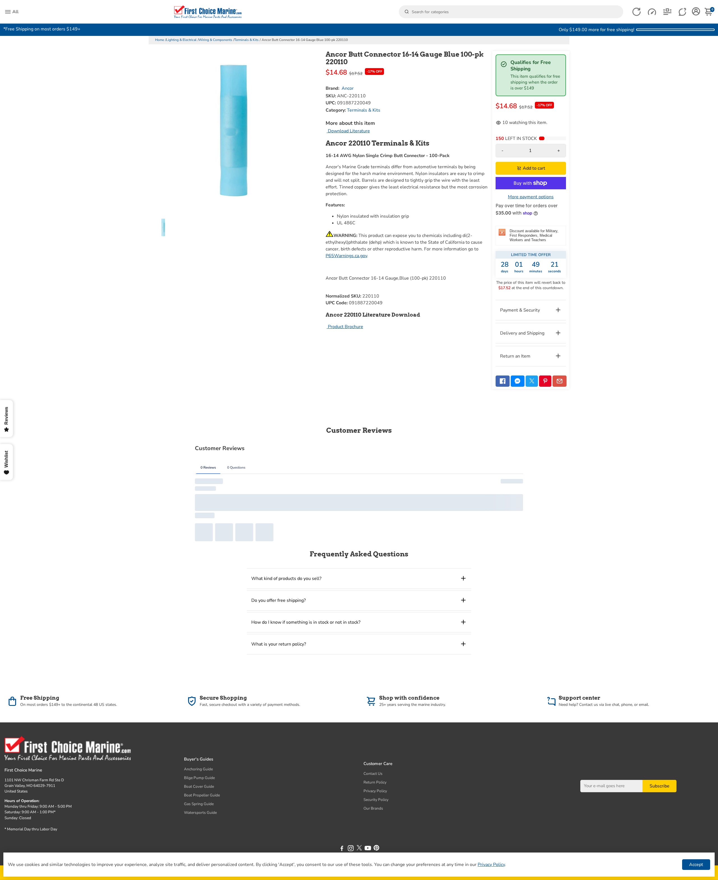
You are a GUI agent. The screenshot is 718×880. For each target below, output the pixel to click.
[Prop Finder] (636, 12)
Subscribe (659, 786)
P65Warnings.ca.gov (346, 256)
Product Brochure (345, 327)
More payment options (531, 197)
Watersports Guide (200, 812)
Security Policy (375, 799)
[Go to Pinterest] (545, 381)
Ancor (348, 88)
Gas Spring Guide (199, 804)
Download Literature (348, 131)
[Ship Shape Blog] (667, 12)
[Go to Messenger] (518, 381)
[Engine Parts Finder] (652, 12)
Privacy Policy (375, 791)
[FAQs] (683, 12)
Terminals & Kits (246, 40)
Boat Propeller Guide (202, 795)
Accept (696, 864)
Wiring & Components (215, 40)
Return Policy (374, 782)
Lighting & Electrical (181, 40)
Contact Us (373, 773)
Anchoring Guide (198, 769)
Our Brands (373, 808)
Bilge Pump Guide (199, 777)
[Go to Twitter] (532, 381)
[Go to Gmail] (560, 381)
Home (159, 40)
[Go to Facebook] (503, 381)
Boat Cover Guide (199, 786)
